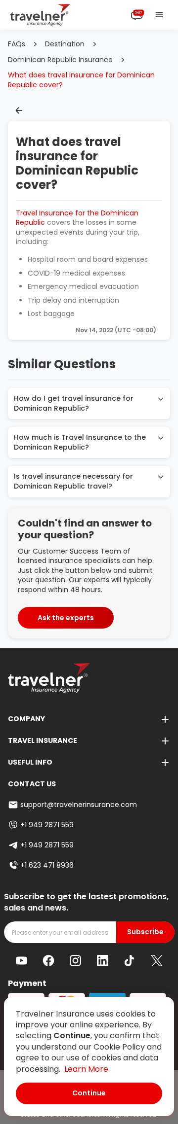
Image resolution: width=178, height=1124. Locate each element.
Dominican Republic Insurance (60, 60)
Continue (89, 1093)
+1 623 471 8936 (47, 865)
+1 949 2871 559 (47, 825)
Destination (65, 44)
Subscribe (145, 932)
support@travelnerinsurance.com (78, 804)
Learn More (86, 1069)
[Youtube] (21, 960)
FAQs (16, 44)
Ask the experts (66, 618)
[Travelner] (40, 15)
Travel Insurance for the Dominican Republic (77, 218)
